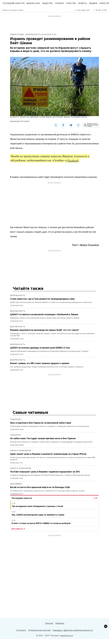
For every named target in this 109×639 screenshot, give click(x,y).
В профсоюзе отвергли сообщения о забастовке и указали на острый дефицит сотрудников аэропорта (51, 442)
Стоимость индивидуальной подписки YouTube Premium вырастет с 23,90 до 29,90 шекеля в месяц (50, 475)
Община (93, 3)
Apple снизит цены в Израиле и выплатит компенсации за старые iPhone (48, 454)
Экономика (16, 484)
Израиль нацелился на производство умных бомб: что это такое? (44, 330)
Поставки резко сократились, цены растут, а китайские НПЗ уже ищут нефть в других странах (47, 491)
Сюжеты (82, 3)
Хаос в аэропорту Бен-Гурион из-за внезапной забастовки (40, 423)
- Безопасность (32, 34)
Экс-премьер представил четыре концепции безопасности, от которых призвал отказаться (46, 367)
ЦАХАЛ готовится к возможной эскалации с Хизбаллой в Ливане (44, 314)
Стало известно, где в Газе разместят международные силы (42, 299)
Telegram (49, 623)
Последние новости (13, 3)
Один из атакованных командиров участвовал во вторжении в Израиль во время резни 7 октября (49, 351)
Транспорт (15, 419)
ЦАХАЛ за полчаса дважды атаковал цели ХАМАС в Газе (40, 347)
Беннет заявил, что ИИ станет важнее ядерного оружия (39, 363)
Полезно (59, 3)
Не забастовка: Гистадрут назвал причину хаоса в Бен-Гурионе (43, 438)
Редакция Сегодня (19, 121)
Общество (47, 3)
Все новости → (18, 529)
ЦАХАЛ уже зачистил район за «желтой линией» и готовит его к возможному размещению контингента (51, 302)
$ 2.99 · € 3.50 (101, 10)
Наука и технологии (20, 451)
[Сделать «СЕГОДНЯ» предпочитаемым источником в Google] (91, 125)
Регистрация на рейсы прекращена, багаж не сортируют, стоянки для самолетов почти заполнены (49, 426)
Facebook (72, 160)
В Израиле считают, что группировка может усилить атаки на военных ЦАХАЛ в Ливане (44, 318)
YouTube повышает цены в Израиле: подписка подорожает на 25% (45, 471)
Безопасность (17, 295)
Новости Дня (17, 34)
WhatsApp (59, 623)
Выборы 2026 (33, 3)
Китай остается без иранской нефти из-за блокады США (40, 487)
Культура (71, 3)
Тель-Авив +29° (83, 10)
